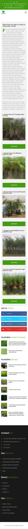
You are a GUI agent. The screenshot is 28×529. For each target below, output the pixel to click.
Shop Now (14, 146)
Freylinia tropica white (15, 389)
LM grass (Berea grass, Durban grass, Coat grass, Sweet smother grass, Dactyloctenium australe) (18, 343)
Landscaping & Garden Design (10, 462)
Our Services (5, 486)
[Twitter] (14, 2)
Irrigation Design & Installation (10, 465)
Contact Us (5, 492)
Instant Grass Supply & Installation (11, 459)
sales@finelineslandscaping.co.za (11, 441)
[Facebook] (11, 2)
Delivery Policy (6, 504)
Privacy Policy (6, 510)
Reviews (4, 489)
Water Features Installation (9, 468)
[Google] (16, 2)
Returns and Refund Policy (9, 507)
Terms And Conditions (8, 513)
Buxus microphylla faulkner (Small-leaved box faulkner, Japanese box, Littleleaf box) (16, 414)
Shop (3, 471)
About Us (5, 483)
